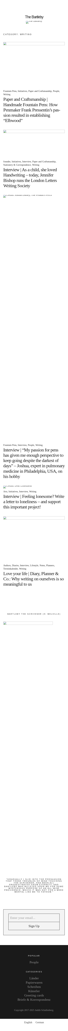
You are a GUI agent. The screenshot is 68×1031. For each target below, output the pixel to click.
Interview (26, 161)
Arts (5, 491)
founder (6, 161)
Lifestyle (34, 565)
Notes (42, 565)
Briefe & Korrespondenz (34, 999)
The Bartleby (34, 17)
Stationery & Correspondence (17, 165)
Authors (7, 565)
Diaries (15, 565)
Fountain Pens (10, 91)
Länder (34, 978)
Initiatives (22, 91)
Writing (6, 94)
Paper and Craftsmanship (40, 91)
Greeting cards (34, 995)
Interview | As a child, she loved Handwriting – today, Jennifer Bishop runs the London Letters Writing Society (30, 177)
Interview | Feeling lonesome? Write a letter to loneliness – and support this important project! (33, 501)
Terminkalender (10, 569)
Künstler (34, 991)
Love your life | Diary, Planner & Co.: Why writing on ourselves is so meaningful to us (33, 579)
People (56, 91)
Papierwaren (34, 982)
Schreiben (34, 987)
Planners (50, 565)
